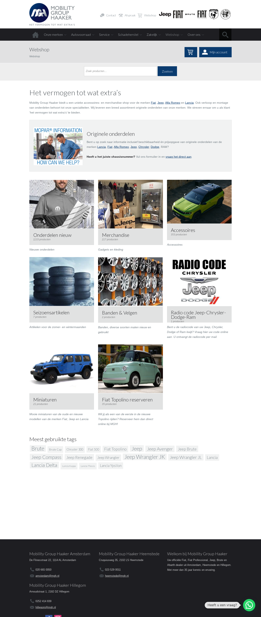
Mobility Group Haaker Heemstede (129, 553)
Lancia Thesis (88, 466)
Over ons (194, 34)
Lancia (189, 102)
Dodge (155, 146)
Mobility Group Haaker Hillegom (57, 585)
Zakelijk (152, 34)
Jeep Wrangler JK (144, 457)
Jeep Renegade (79, 457)
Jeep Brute (187, 448)
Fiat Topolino (115, 449)
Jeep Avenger (160, 449)
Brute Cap (55, 449)
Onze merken (53, 34)
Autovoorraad (81, 34)
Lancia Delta (44, 465)
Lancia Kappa (69, 466)
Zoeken (167, 71)
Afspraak (130, 15)
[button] (249, 605)
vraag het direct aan (178, 156)
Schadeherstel (128, 34)
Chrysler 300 (74, 449)
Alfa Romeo (172, 102)
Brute (37, 448)
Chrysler (143, 146)
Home (35, 34)
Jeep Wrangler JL (186, 457)
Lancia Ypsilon (111, 465)
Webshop (150, 15)
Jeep (160, 102)
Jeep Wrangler (108, 457)
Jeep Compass (46, 457)
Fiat (153, 102)
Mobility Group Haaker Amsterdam (59, 553)
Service (104, 34)
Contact (111, 15)
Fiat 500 (93, 449)
